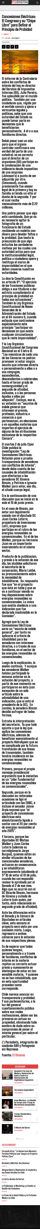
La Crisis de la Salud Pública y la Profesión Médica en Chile (19, 1196)
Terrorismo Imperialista (24, 1090)
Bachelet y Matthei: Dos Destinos (15, 1163)
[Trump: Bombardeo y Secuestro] (7, 1116)
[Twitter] (8, 47)
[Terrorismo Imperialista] (7, 1091)
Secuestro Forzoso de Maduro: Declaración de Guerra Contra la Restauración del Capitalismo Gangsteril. (24, 1075)
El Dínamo (18, 1055)
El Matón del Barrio (22, 1127)
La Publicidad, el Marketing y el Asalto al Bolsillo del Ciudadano (18, 1187)
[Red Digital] (3, 38)
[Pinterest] (12, 47)
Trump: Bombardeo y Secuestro (22, 1115)
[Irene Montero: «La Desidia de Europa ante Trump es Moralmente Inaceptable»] (7, 1104)
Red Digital (15, 38)
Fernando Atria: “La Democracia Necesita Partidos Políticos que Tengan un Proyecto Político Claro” (19, 1154)
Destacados (18, 1083)
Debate (4, 1159)
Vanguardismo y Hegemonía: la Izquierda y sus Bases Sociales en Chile (19, 1171)
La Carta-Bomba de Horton (13, 1179)
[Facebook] (4, 47)
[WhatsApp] (16, 47)
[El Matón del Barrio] (7, 1129)
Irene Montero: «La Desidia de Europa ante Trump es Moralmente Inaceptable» (25, 1102)
